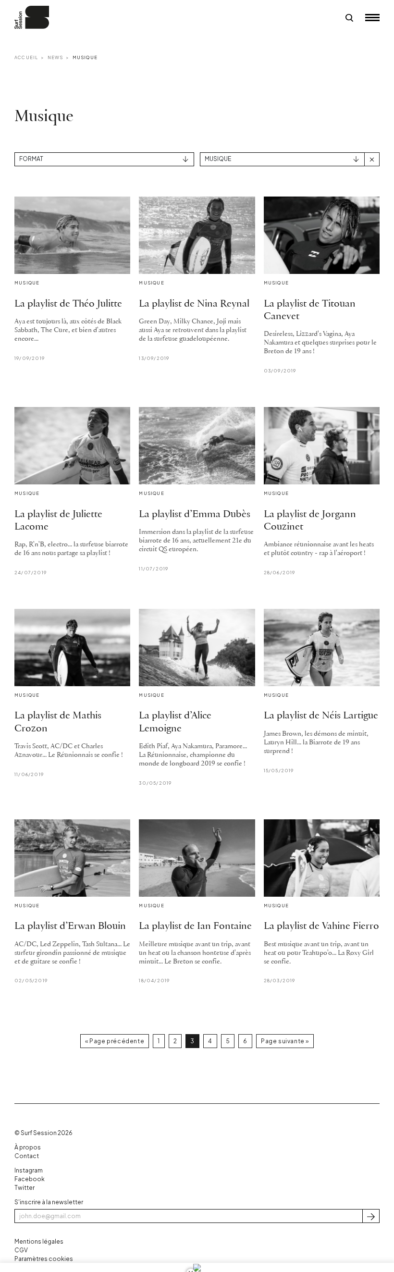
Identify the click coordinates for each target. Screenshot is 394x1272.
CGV (21, 1250)
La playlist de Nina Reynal (194, 304)
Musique (85, 57)
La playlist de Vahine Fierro (321, 926)
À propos (27, 1147)
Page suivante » (285, 1041)
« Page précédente (114, 1041)
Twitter (24, 1187)
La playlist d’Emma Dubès (194, 514)
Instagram (28, 1170)
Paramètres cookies (43, 1258)
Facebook (29, 1179)
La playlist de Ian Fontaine (195, 926)
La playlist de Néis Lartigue (321, 716)
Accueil (26, 57)
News (55, 57)
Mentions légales (38, 1241)
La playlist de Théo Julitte (68, 304)
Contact (26, 1156)
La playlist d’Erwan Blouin (70, 926)
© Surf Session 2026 (43, 1132)
